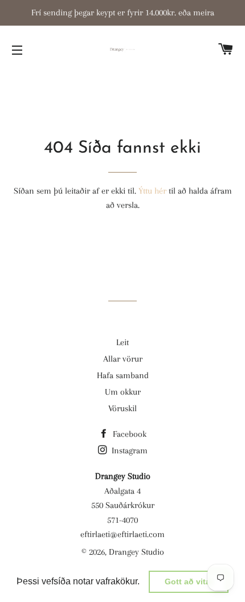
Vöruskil (122, 408)
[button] (143, 582)
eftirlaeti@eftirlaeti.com (122, 534)
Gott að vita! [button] (189, 581)
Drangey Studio (136, 552)
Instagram (128, 450)
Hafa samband (123, 375)
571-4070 (122, 520)
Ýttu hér (152, 191)
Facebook (128, 434)
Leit (122, 342)
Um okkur (123, 392)
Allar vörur (122, 359)
